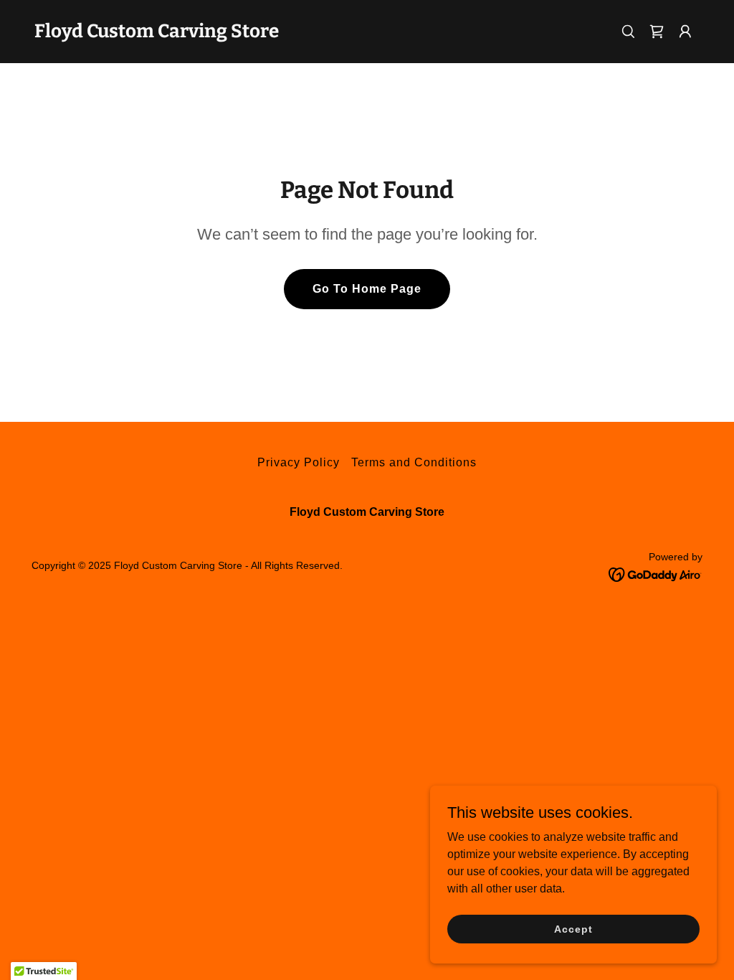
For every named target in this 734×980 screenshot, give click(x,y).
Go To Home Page (367, 289)
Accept (573, 928)
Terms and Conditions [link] (414, 462)
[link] (156, 33)
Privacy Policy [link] (298, 462)
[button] (685, 31)
